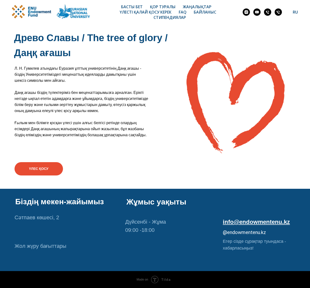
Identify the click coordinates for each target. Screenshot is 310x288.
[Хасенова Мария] (267, 12)
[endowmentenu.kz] (246, 12)
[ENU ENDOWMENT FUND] (257, 12)
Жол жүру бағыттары (40, 246)
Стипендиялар (170, 17)
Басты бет (132, 6)
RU (295, 12)
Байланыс (205, 12)
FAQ (182, 12)
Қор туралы (163, 6)
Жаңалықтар (197, 6)
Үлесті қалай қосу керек (145, 12)
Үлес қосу (38, 169)
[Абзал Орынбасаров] (278, 12)
